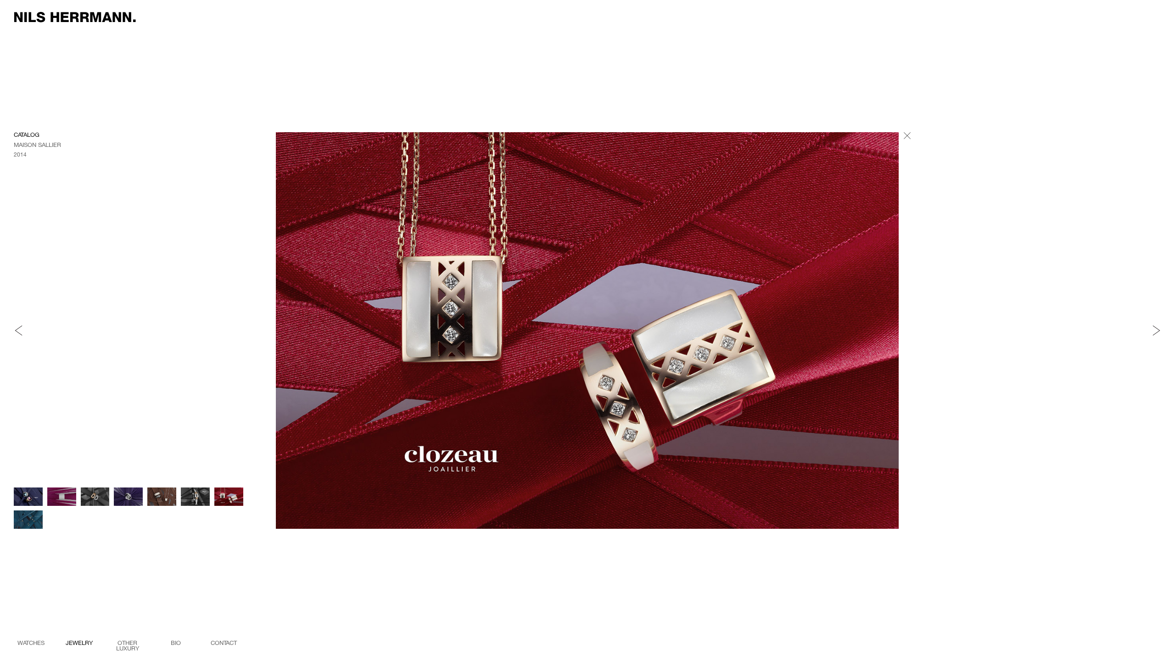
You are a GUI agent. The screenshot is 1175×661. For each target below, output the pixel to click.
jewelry (79, 643)
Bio (176, 643)
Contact (224, 643)
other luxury (127, 644)
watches (31, 643)
